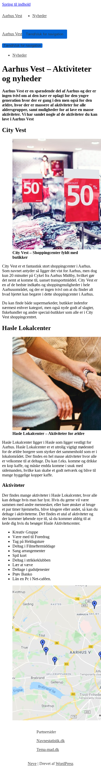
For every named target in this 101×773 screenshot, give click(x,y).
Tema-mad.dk (48, 749)
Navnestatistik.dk (51, 740)
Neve (32, 763)
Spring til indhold (16, 4)
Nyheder (39, 15)
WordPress (64, 763)
